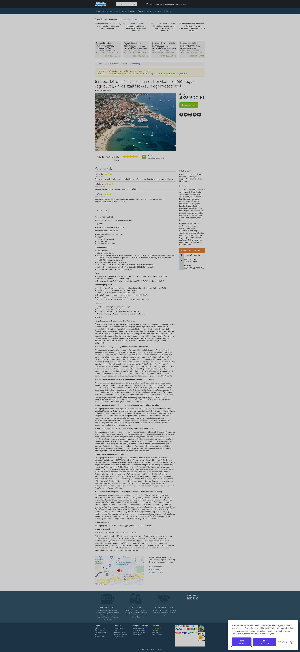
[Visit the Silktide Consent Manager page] (291, 642)
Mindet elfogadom (241, 642)
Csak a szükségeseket (265, 642)
